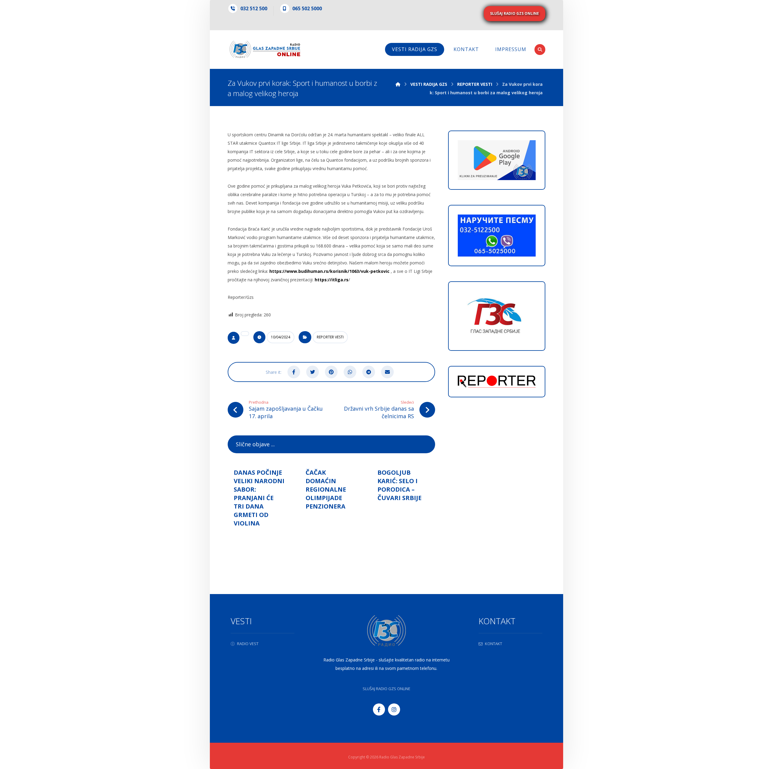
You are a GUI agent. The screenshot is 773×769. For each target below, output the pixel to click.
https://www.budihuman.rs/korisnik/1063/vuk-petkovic (329, 271)
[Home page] (398, 84)
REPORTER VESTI (330, 337)
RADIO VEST (247, 643)
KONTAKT (493, 643)
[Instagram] (394, 709)
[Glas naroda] (265, 49)
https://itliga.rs (331, 280)
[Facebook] (379, 709)
